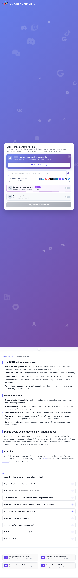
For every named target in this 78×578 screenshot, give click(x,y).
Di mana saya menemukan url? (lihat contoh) (20, 179)
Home (4, 357)
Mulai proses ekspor (39, 205)
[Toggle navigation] (73, 3)
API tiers (5, 461)
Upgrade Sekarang (40, 165)
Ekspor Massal (14, 182)
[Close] (69, 156)
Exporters (10, 357)
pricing (44, 459)
